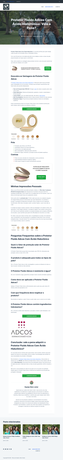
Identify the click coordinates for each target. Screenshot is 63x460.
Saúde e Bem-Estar (10, 1)
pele (36, 89)
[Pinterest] (9, 449)
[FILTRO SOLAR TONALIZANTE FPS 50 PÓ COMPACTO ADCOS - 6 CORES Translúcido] (14, 68)
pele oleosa (42, 95)
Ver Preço (47, 68)
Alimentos (18, 1)
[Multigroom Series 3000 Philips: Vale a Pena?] (51, 429)
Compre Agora (41, 177)
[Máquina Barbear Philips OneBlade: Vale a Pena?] (12, 429)
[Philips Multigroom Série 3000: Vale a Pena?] (31, 429)
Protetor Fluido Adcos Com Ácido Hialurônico (22, 82)
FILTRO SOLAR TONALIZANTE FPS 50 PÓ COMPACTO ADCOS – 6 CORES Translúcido (30, 68)
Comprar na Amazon (31, 108)
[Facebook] (3, 449)
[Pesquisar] (59, 1)
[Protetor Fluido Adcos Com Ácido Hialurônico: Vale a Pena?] (25, 126)
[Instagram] (7, 449)
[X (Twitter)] (5, 449)
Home (4, 1)
